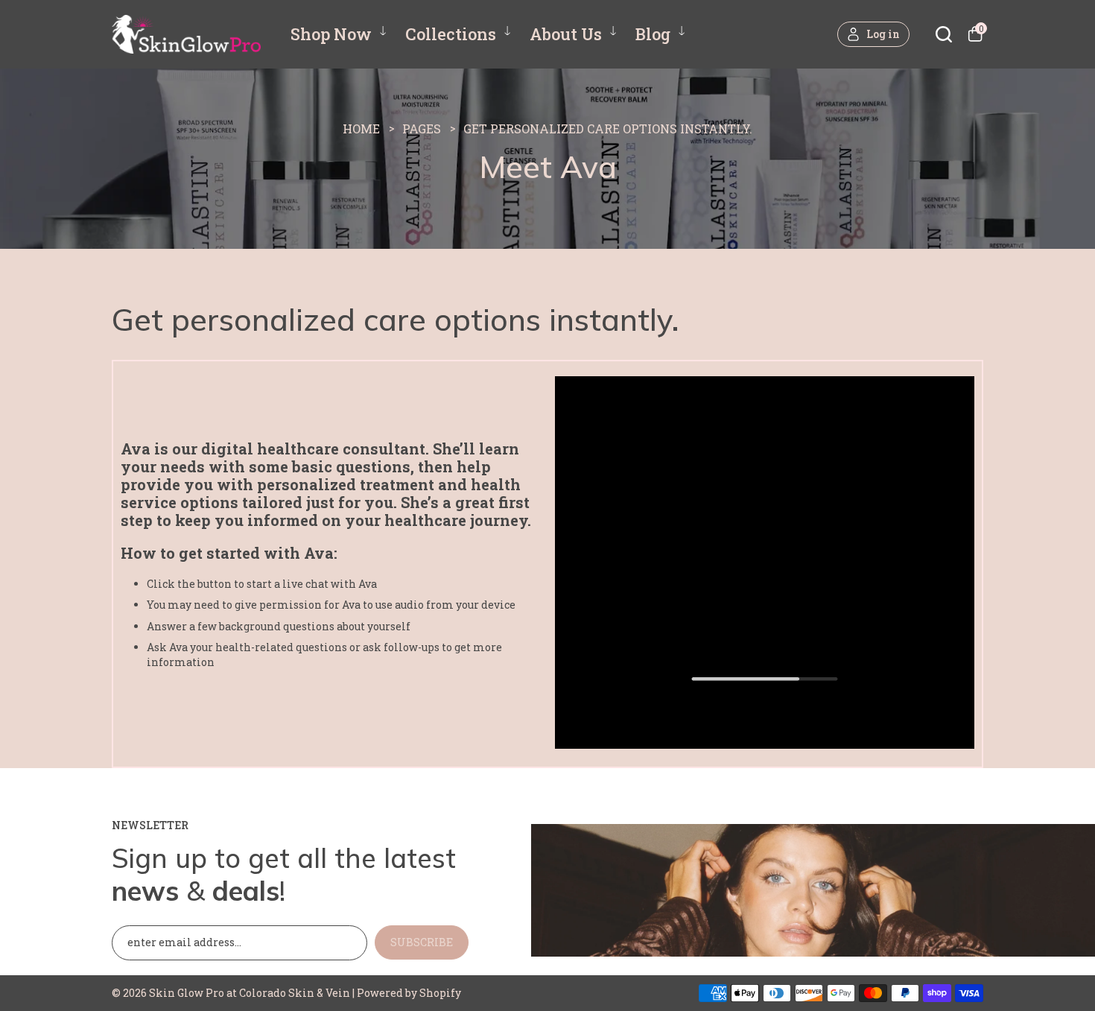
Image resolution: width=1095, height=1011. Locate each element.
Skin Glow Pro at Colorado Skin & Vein (249, 993)
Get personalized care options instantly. (607, 128)
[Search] (944, 34)
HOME (361, 128)
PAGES (421, 128)
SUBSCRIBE (421, 942)
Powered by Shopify (409, 993)
